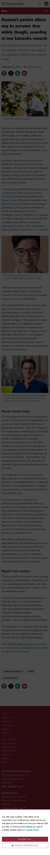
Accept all (25, 839)
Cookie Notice (32, 830)
